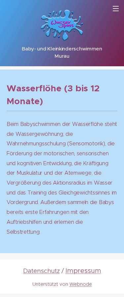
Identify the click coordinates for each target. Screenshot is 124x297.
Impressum (83, 271)
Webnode (80, 284)
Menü (115, 8)
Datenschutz (41, 271)
